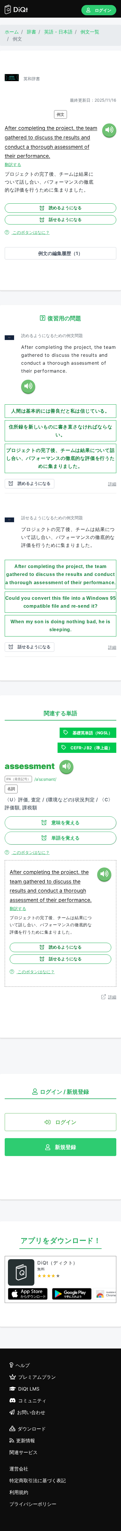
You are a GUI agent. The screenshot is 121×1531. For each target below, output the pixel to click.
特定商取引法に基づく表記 (37, 1480)
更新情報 (25, 1440)
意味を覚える (65, 822)
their (11, 156)
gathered (16, 137)
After (11, 128)
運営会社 (18, 1469)
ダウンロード (32, 1429)
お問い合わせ (31, 1412)
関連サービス (23, 1452)
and (85, 137)
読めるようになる (65, 207)
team (91, 128)
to (31, 137)
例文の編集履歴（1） (60, 253)
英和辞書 (31, 78)
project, (66, 128)
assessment (69, 147)
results (72, 137)
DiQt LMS (28, 1389)
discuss (44, 137)
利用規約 (18, 1492)
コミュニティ (32, 1400)
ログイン (103, 10)
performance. (33, 156)
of (86, 147)
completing (32, 128)
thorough (42, 147)
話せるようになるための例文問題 (52, 517)
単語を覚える (65, 837)
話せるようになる (65, 219)
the (51, 128)
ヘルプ (23, 1365)
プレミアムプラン (37, 1377)
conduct (15, 147)
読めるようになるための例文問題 (52, 335)
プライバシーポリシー (32, 1504)
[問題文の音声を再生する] (28, 387)
